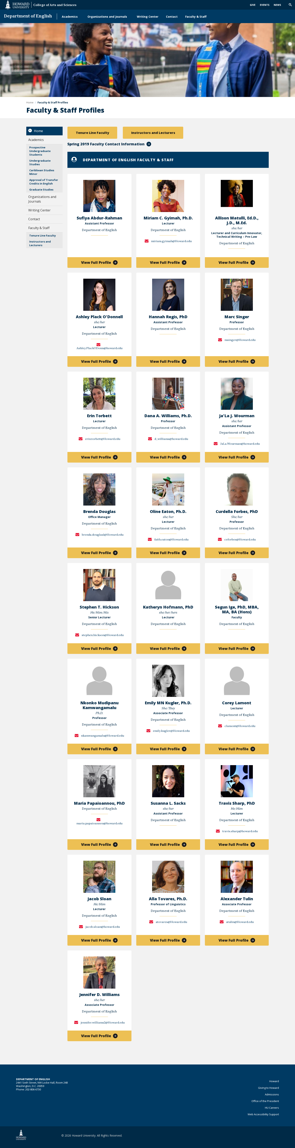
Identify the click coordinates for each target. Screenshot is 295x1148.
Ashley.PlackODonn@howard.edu (99, 348)
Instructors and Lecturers (40, 243)
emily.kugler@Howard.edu (171, 731)
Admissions (272, 1094)
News (277, 5)
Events (264, 5)
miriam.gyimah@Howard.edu (171, 241)
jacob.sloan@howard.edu (102, 927)
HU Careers (272, 1107)
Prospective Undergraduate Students (40, 151)
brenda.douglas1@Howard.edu (102, 534)
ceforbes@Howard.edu (240, 539)
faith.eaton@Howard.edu (171, 539)
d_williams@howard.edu (171, 439)
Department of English (28, 16)
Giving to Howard (268, 1088)
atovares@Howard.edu (171, 922)
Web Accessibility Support (263, 1114)
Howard (274, 1081)
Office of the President (265, 1101)
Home (38, 131)
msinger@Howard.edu (239, 340)
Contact (172, 16)
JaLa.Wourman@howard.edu (240, 444)
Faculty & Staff (195, 16)
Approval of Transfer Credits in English (43, 181)
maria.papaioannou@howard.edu (99, 823)
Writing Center (147, 16)
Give (252, 5)
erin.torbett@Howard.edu (102, 439)
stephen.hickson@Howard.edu (102, 635)
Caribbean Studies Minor (41, 172)
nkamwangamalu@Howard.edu (102, 735)
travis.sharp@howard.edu (240, 831)
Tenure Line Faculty (42, 235)
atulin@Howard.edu (240, 922)
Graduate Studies (41, 189)
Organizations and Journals (107, 16)
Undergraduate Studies (40, 162)
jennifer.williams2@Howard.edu (102, 1022)
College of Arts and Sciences (54, 5)
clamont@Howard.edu (239, 726)
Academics (70, 16)
